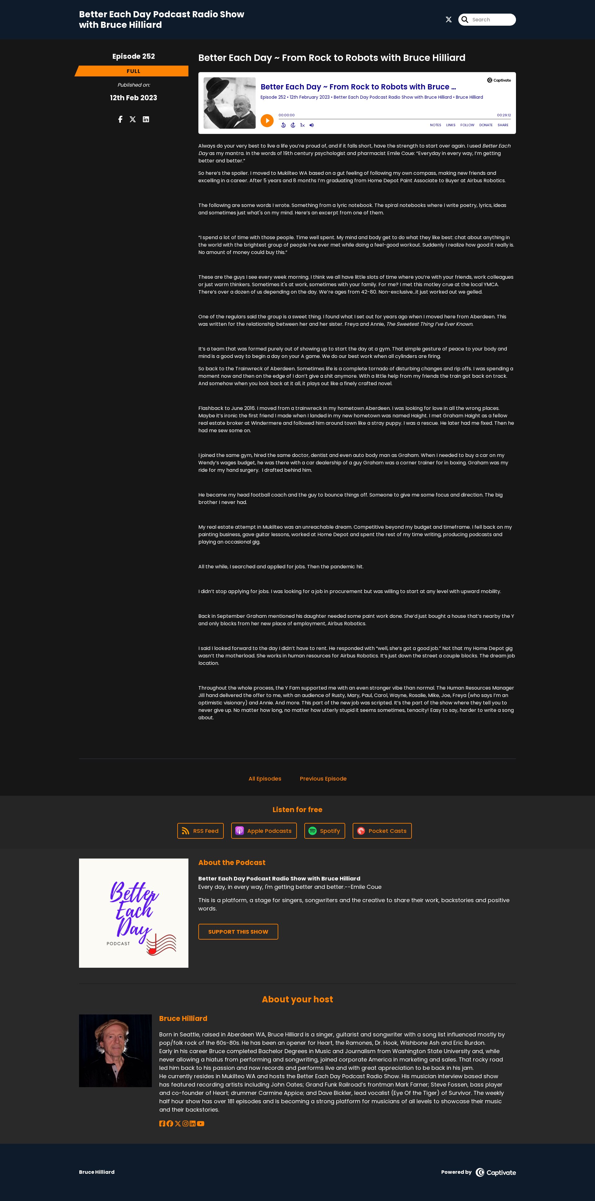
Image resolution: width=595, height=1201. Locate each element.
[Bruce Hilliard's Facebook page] (162, 1124)
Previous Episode (323, 778)
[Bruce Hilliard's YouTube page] (201, 1124)
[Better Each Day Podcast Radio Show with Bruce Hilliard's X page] (448, 19)
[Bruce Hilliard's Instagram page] (185, 1124)
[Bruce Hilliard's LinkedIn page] (193, 1124)
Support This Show (238, 932)
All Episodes (265, 778)
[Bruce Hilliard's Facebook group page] (169, 1124)
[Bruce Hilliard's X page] (177, 1124)
